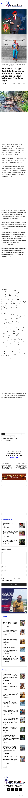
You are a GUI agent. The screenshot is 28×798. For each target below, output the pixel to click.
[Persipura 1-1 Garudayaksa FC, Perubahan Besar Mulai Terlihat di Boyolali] (22, 729)
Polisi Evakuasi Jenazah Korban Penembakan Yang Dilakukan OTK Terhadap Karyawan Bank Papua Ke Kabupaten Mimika (6, 467)
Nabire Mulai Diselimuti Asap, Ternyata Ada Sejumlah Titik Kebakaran (10, 641)
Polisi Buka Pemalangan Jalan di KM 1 (9, 438)
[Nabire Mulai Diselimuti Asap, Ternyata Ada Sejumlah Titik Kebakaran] (22, 641)
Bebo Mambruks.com (7, 83)
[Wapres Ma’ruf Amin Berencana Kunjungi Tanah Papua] (22, 525)
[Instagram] (12, 789)
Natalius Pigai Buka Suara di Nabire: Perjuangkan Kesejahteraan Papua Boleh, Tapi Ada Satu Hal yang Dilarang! (10, 759)
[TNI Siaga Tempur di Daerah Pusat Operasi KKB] (22, 542)
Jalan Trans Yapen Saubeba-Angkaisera (13, 434)
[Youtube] (20, 789)
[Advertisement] (14, 128)
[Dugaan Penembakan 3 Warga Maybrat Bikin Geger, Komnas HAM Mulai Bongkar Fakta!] (22, 659)
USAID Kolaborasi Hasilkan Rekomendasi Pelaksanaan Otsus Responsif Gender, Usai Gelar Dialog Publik (21, 467)
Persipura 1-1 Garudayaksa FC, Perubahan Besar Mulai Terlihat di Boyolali (11, 729)
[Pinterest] (14, 87)
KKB (23, 434)
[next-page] (6, 664)
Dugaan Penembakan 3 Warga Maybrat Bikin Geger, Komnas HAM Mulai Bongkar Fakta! (10, 658)
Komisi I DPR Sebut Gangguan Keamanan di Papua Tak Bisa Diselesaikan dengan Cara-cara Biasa (10, 533)
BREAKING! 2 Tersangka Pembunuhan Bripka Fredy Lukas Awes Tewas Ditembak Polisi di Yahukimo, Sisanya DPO (10, 749)
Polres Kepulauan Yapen (6, 440)
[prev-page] (4, 664)
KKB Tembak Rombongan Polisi (8, 436)
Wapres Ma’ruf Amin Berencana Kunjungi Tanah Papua (9, 524)
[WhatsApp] (18, 87)
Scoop (2, 64)
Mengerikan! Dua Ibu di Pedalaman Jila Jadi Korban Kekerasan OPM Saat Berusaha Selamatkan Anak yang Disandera (11, 738)
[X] (11, 87)
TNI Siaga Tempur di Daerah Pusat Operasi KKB (10, 541)
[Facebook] (7, 87)
